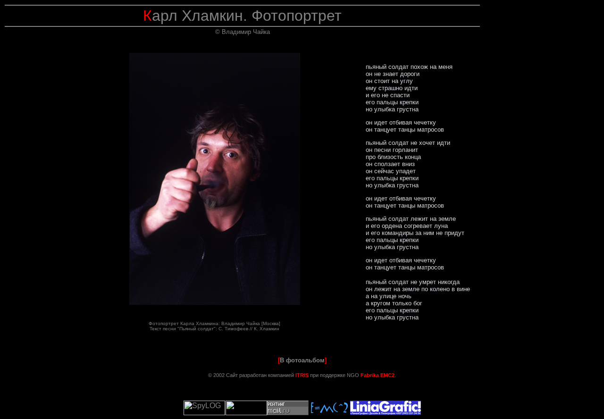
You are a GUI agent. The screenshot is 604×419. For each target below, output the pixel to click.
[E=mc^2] (329, 413)
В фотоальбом (302, 360)
